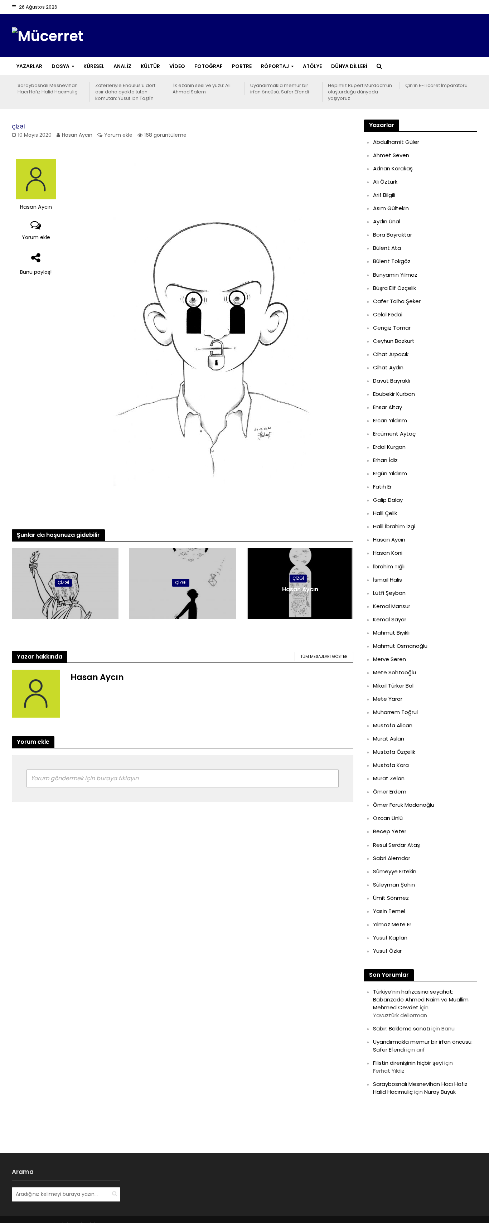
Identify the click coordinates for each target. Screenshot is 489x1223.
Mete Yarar (387, 699)
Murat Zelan (389, 778)
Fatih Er (382, 486)
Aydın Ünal (386, 221)
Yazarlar (29, 66)
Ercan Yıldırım (390, 420)
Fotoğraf (208, 66)
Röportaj (275, 66)
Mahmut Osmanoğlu (400, 646)
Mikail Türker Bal (393, 685)
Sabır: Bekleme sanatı (401, 1028)
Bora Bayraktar (392, 234)
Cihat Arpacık (390, 354)
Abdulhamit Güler (396, 142)
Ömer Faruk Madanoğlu (403, 805)
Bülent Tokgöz (392, 261)
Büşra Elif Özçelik (394, 288)
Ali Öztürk (385, 181)
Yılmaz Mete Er (392, 924)
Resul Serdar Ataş (396, 845)
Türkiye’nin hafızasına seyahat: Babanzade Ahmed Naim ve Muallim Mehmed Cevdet (421, 999)
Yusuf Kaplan (390, 937)
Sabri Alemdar (391, 858)
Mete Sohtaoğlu (394, 672)
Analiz (122, 66)
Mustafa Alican (392, 725)
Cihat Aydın (388, 367)
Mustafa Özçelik (394, 752)
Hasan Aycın (77, 135)
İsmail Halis (387, 579)
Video (177, 66)
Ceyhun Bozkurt (394, 341)
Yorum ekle (118, 135)
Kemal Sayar (389, 619)
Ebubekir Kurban (394, 394)
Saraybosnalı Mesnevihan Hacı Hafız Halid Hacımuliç (48, 88)
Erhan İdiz (385, 460)
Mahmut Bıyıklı (391, 632)
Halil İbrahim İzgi (394, 526)
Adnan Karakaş (393, 168)
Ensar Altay (387, 407)
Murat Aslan (388, 738)
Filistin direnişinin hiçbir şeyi (408, 1063)
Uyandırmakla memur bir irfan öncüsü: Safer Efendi (279, 88)
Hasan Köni (387, 553)
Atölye (312, 66)
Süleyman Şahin (394, 884)
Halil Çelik (385, 513)
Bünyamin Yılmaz (395, 274)
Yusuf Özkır (387, 951)
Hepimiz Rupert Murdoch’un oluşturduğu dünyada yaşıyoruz (360, 92)
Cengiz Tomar (392, 327)
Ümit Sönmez (391, 898)
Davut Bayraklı (391, 380)
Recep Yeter (389, 831)
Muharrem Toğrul (395, 712)
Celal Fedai (387, 314)
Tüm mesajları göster (324, 656)
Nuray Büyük (440, 1092)
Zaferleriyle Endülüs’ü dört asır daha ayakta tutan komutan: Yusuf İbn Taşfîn (125, 92)
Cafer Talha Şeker (397, 301)
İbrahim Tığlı (389, 566)
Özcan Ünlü (388, 818)
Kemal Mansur (391, 606)
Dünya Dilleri (349, 66)
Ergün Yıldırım (390, 473)
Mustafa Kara (391, 765)
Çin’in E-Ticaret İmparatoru (436, 85)
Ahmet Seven (391, 155)
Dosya (60, 66)
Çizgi (18, 126)
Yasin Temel (389, 911)
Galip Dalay (388, 500)
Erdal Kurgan (389, 447)
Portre (242, 66)
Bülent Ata (387, 248)
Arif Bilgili (384, 195)
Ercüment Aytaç (394, 433)
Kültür (150, 66)
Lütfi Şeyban (389, 593)
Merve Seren (389, 659)
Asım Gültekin (391, 208)
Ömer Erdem (389, 791)
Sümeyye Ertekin (394, 871)
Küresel (93, 66)
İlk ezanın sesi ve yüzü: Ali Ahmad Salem (202, 88)
